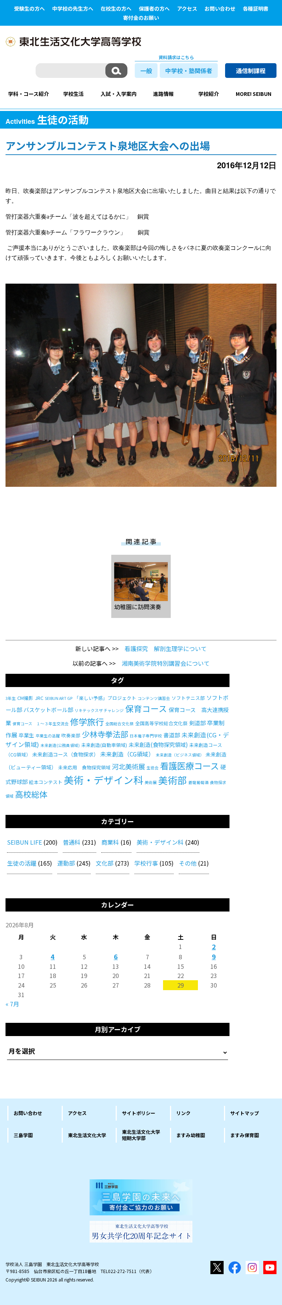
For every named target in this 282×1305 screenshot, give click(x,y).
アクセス (187, 8)
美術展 (151, 782)
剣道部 (197, 723)
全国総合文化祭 (119, 723)
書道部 (171, 735)
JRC (39, 697)
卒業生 (26, 735)
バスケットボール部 (48, 709)
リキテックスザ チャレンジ (99, 710)
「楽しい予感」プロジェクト (105, 697)
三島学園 (23, 1135)
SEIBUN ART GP (59, 698)
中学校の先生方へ (72, 8)
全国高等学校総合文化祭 (161, 723)
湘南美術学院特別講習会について (166, 663)
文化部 (104, 863)
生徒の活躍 (21, 863)
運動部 (66, 863)
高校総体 (31, 794)
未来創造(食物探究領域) (158, 744)
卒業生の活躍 (48, 735)
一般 (146, 70)
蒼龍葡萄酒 (198, 782)
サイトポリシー (138, 1113)
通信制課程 (250, 70)
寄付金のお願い (141, 17)
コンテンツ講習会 (154, 698)
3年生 (11, 698)
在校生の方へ (116, 8)
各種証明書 (255, 8)
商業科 (110, 842)
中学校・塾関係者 (188, 70)
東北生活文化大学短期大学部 (141, 1135)
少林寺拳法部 (105, 734)
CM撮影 (25, 697)
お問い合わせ (220, 8)
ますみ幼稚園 (190, 1135)
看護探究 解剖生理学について (165, 648)
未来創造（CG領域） (127, 754)
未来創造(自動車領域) (104, 744)
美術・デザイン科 (103, 780)
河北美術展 (128, 766)
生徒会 (153, 767)
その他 (187, 863)
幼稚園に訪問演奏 (137, 606)
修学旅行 (87, 721)
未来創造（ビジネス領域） (180, 755)
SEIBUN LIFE (24, 842)
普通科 (71, 842)
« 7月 (12, 1003)
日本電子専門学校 (146, 735)
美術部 (172, 780)
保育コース (146, 708)
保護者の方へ (154, 8)
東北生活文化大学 (87, 1135)
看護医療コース (189, 765)
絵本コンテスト (45, 782)
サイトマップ (244, 1113)
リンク (183, 1113)
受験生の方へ (29, 8)
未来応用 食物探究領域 (84, 767)
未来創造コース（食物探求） (65, 754)
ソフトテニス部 (188, 697)
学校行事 (146, 863)
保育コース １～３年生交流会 (40, 723)
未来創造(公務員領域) (60, 745)
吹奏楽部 (70, 735)
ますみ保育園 (244, 1135)
